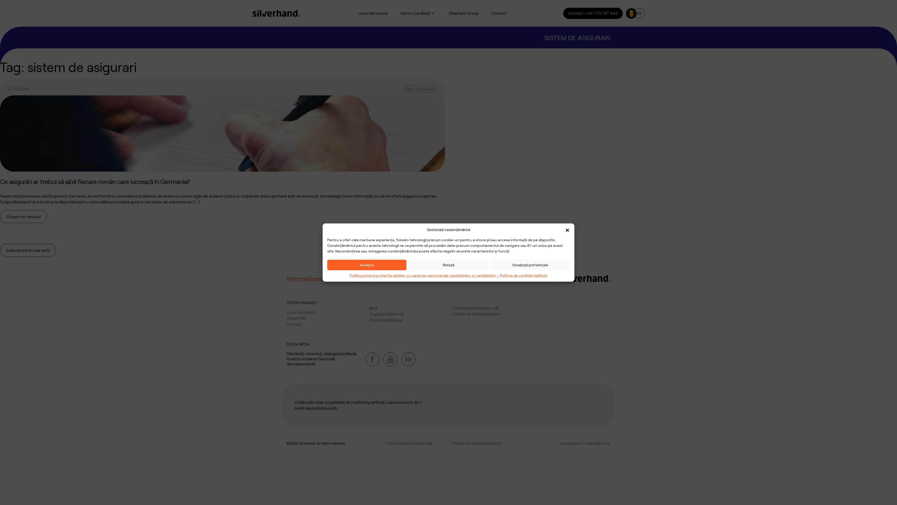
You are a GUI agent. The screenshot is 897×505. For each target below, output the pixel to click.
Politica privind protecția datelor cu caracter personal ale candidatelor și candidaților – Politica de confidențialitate (448, 275)
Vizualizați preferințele (530, 265)
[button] (567, 229)
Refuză (448, 265)
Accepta (367, 265)
